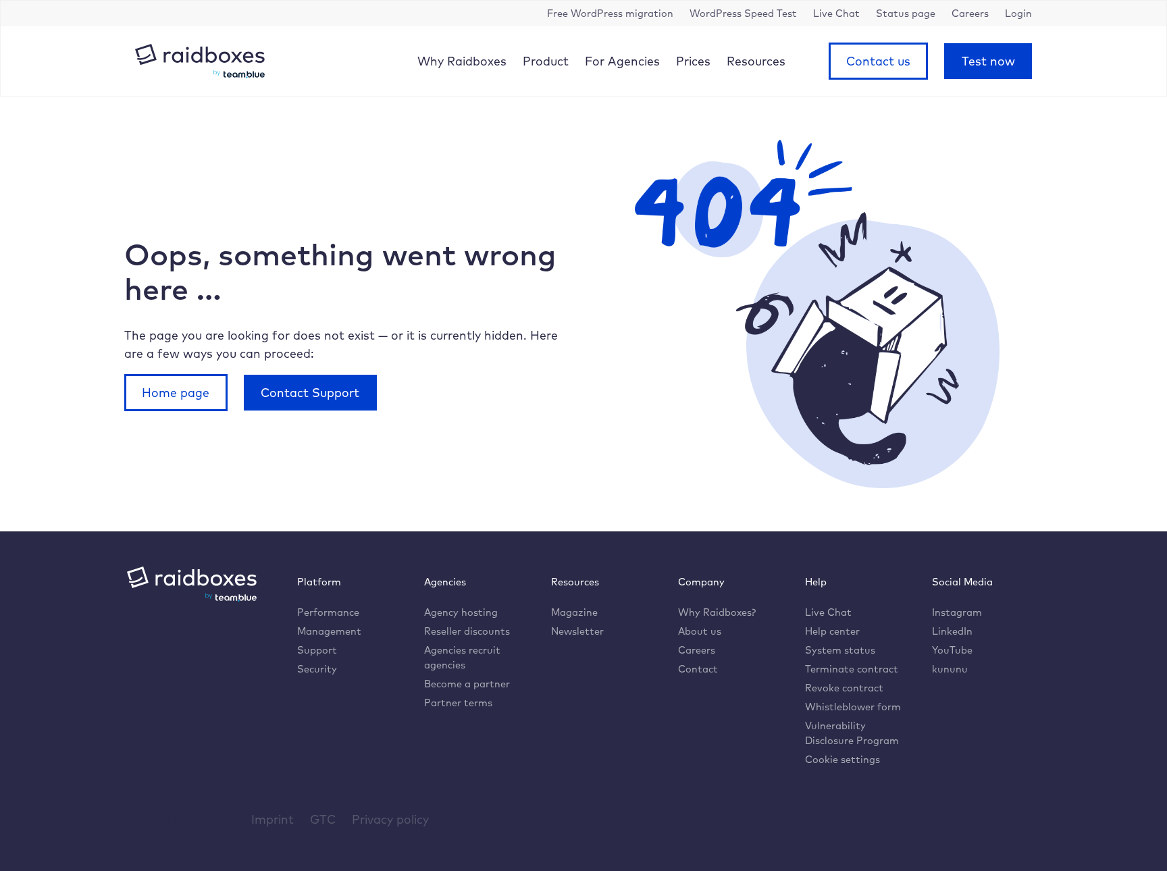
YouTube (952, 649)
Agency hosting (461, 612)
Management (329, 631)
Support (317, 649)
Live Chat (828, 612)
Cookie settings (842, 759)
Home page (175, 392)
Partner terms (458, 702)
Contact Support (310, 392)
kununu (950, 668)
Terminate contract (851, 668)
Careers (696, 649)
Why (462, 60)
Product (546, 60)
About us (699, 631)
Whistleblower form (853, 706)
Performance (328, 612)
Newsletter (577, 631)
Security (317, 668)
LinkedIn (952, 631)
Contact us (878, 60)
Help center (832, 631)
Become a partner (467, 683)
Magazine (574, 612)
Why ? (717, 612)
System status (840, 649)
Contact (698, 668)
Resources (756, 60)
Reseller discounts (467, 631)
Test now (988, 60)
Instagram (957, 612)
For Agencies (622, 60)
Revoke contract (844, 687)
